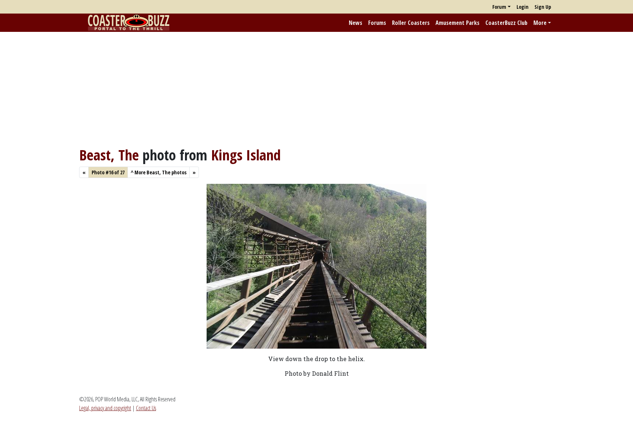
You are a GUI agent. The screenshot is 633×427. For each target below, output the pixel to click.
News (355, 23)
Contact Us (146, 408)
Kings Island (246, 155)
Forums (377, 23)
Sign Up (542, 6)
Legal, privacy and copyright (105, 408)
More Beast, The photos (158, 172)
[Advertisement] (316, 89)
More (540, 23)
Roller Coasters (411, 23)
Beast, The (109, 155)
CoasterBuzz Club (506, 23)
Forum (499, 6)
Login (523, 6)
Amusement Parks (458, 23)
